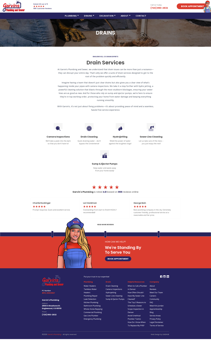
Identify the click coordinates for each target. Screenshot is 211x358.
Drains (88, 15)
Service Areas (155, 315)
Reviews (153, 289)
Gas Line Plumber (91, 315)
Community (154, 299)
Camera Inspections (114, 289)
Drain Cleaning (112, 286)
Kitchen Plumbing (91, 302)
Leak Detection (90, 299)
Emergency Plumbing (92, 319)
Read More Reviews (105, 224)
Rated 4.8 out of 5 (40, 4)
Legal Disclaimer (156, 322)
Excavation (106, 15)
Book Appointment (118, 258)
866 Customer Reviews (42, 8)
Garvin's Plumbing (54, 334)
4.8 (105, 191)
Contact (141, 15)
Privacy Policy (155, 319)
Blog (152, 312)
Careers (153, 296)
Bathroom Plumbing (92, 305)
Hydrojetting (111, 292)
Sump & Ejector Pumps (115, 299)
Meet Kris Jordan (157, 305)
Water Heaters (90, 286)
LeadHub (166, 334)
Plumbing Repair (90, 296)
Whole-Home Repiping (93, 309)
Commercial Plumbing (93, 312)
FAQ (151, 302)
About (124, 15)
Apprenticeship (156, 309)
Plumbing (71, 15)
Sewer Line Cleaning (114, 296)
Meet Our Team (156, 292)
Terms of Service (157, 325)
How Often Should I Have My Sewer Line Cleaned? (136, 295)
